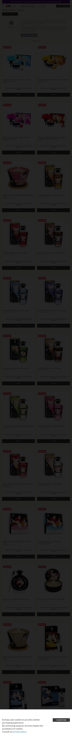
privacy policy (19, 731)
